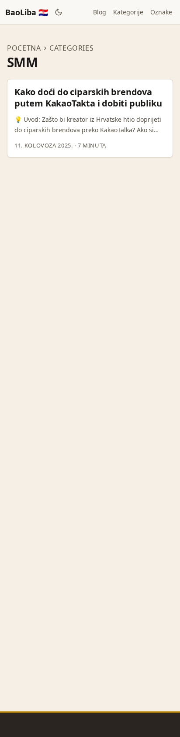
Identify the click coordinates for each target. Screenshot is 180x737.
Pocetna (24, 48)
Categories (71, 48)
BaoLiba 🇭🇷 (26, 12)
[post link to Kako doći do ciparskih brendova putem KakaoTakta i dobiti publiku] (90, 118)
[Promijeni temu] (59, 12)
